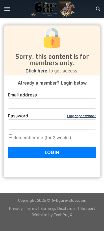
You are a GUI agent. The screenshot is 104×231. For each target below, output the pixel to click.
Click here (36, 70)
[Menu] (7, 8)
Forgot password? (81, 116)
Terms (31, 208)
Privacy (15, 208)
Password (52, 115)
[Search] (98, 9)
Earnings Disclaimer (58, 208)
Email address (22, 94)
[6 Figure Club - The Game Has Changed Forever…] (53, 9)
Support (87, 208)
